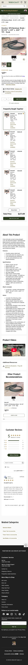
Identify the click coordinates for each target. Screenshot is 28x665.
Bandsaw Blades (14, 18)
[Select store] (21, 2)
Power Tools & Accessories (10, 534)
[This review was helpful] (19, 505)
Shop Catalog (5, 590)
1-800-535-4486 (6, 566)
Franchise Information (7, 604)
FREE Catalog (5, 585)
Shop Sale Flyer (6, 588)
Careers (4, 602)
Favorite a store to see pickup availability (13, 92)
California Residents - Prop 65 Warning (13, 366)
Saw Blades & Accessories (10, 538)
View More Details (10, 84)
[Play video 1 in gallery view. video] (9, 64)
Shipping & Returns (7, 571)
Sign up (14, 626)
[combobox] (19, 470)
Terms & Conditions (18, 650)
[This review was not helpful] (22, 505)
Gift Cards (4, 580)
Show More (14, 210)
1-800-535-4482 (6, 562)
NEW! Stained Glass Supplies (14, 13)
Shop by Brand (5, 592)
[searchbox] (12, 463)
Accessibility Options (9, 653)
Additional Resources (10, 362)
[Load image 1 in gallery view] (4, 64)
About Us (4, 599)
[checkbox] (14, 121)
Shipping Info (18, 89)
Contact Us (4, 569)
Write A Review (14, 455)
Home (3, 16)
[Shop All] (2, 2)
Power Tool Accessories (12, 16)
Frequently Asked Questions (9, 573)
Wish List (4, 583)
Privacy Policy (21, 629)
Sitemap (22, 653)
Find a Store (5, 607)
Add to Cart (14, 415)
